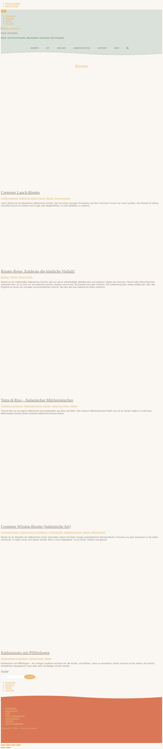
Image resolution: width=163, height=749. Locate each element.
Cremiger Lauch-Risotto (20, 192)
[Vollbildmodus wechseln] (8, 745)
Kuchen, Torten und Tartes (56, 406)
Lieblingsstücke (82, 48)
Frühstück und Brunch (12, 406)
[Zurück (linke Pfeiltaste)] (3, 747)
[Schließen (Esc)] (18, 745)
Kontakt (102, 48)
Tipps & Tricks (25, 277)
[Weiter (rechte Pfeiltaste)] (8, 747)
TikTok (8, 687)
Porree (41, 198)
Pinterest (9, 685)
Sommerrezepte (62, 198)
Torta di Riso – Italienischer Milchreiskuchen (37, 400)
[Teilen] (13, 745)
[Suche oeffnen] (127, 48)
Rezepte (34, 48)
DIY (47, 48)
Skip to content (12, 3)
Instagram (10, 682)
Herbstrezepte (56, 532)
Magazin (61, 48)
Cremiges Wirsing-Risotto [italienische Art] (36, 526)
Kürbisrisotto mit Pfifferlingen (25, 653)
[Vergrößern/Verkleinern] (3, 745)
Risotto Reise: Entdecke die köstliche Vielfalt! (38, 271)
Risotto (49, 198)
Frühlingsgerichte (9, 198)
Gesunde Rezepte (10, 532)
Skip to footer (12, 6)
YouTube (9, 690)
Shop (116, 48)
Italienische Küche (28, 198)
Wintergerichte (98, 532)
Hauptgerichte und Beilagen (33, 532)
